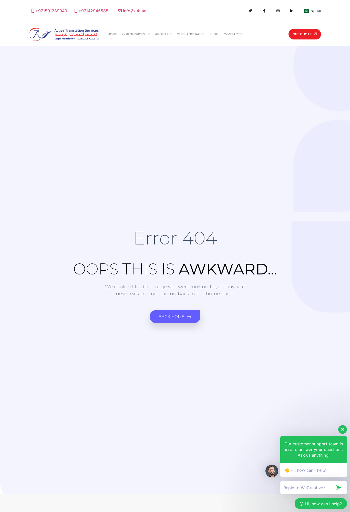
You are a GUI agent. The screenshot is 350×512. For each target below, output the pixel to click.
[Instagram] (278, 11)
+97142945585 (92, 10)
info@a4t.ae (134, 10)
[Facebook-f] (264, 11)
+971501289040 (50, 10)
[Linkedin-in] (292, 11)
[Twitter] (250, 11)
